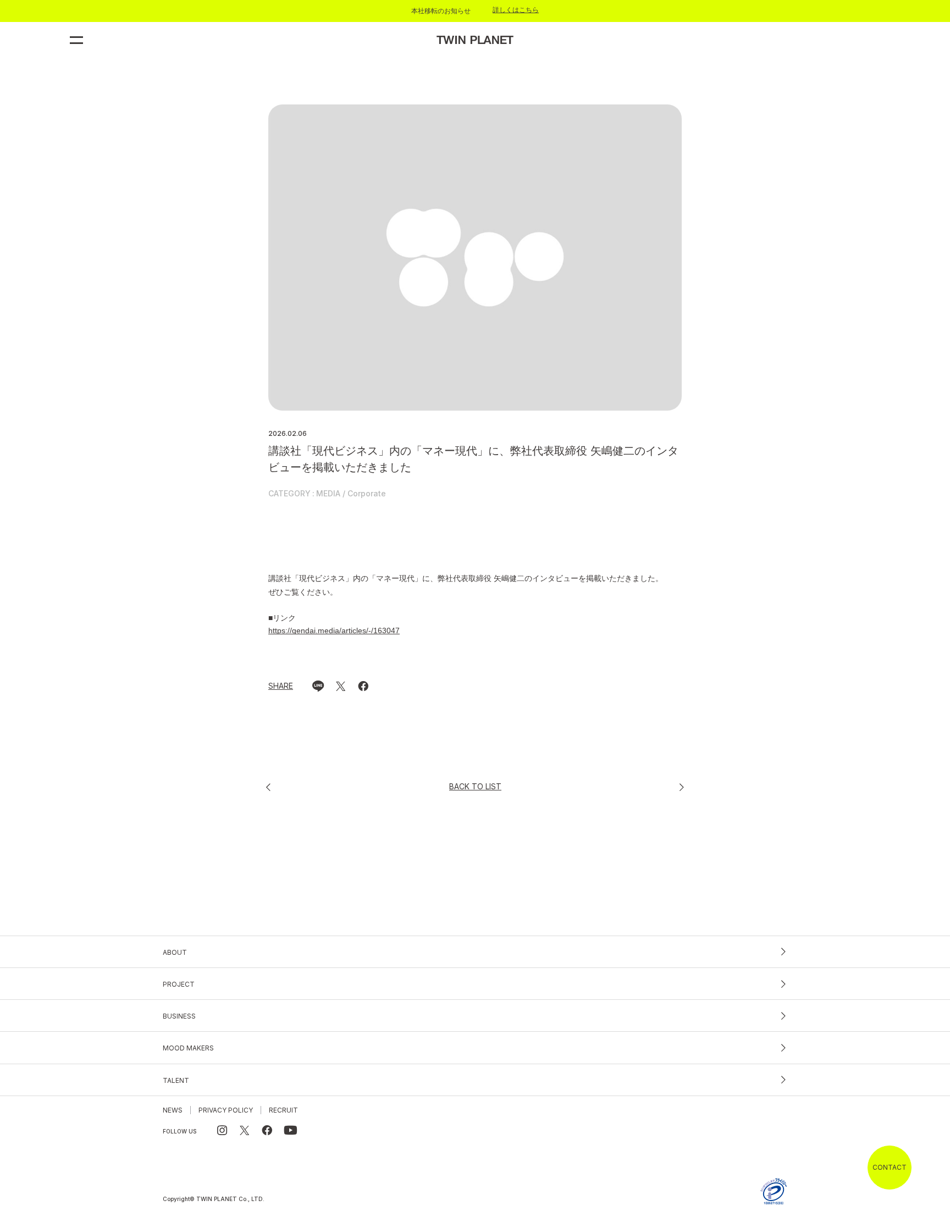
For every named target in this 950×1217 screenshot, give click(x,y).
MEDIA (328, 493)
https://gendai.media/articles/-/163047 (334, 630)
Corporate (366, 493)
